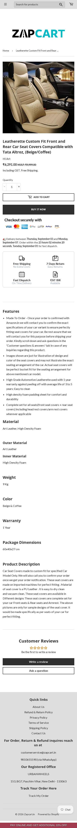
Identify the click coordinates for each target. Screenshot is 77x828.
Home (6, 50)
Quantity (8, 179)
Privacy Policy (38, 717)
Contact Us (38, 733)
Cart (71, 4)
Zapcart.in (29, 814)
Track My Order (38, 795)
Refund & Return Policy (38, 712)
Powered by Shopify (48, 814)
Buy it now (38, 209)
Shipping (32, 170)
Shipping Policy (38, 728)
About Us (38, 706)
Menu (6, 4)
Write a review (38, 661)
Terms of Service (38, 722)
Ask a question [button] (38, 670)
